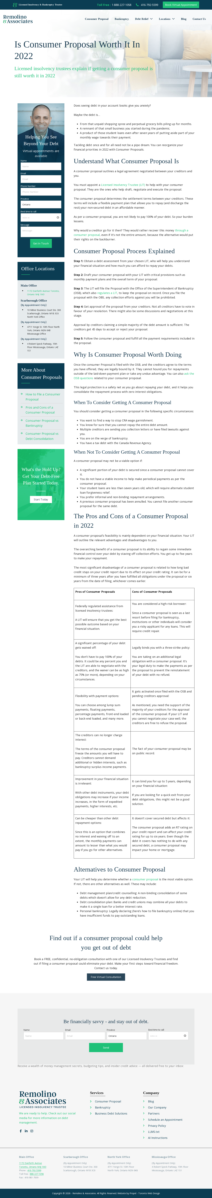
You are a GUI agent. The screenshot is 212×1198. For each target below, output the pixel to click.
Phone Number (28, 186)
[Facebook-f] (20, 1131)
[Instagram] (31, 1131)
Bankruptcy (122, 18)
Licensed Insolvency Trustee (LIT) (123, 185)
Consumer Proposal (96, 18)
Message (25, 224)
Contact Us (199, 18)
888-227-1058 (37, 1173)
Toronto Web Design (149, 1193)
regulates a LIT (107, 293)
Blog (183, 18)
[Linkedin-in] (26, 1131)
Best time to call (28, 211)
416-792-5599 (34, 1170)
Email (23, 173)
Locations (164, 18)
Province (25, 198)
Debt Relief (141, 18)
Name (24, 160)
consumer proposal (145, 879)
